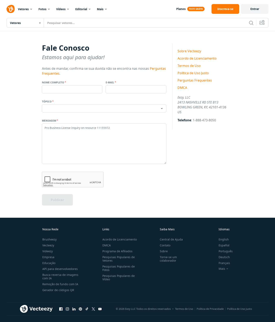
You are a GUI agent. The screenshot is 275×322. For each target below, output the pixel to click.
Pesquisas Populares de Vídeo (118, 277)
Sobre (164, 251)
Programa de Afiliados (117, 251)
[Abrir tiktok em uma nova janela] (87, 308)
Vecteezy (48, 245)
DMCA (182, 87)
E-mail (110, 82)
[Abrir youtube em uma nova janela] (100, 308)
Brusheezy (49, 239)
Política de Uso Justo (193, 73)
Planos (181, 9)
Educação (48, 263)
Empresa (48, 257)
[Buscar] (251, 22)
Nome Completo (53, 82)
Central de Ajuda (171, 239)
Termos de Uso (189, 65)
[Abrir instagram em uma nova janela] (67, 308)
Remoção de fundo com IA (60, 284)
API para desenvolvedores (60, 269)
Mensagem (49, 120)
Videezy (47, 251)
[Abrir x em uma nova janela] (93, 308)
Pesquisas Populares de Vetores (118, 258)
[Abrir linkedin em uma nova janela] (74, 308)
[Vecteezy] (11, 9)
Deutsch (224, 257)
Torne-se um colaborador (168, 258)
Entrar (254, 9)
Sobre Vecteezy (189, 51)
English (224, 239)
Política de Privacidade (210, 309)
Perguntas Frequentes (194, 80)
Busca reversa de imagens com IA (60, 276)
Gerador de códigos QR (58, 290)
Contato (165, 245)
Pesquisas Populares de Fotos (118, 268)
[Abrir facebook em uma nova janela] (60, 308)
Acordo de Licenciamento (197, 58)
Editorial (81, 9)
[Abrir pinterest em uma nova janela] (80, 308)
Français (224, 263)
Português (226, 251)
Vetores (23, 9)
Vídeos (61, 9)
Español (224, 245)
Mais (100, 9)
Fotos (42, 9)
